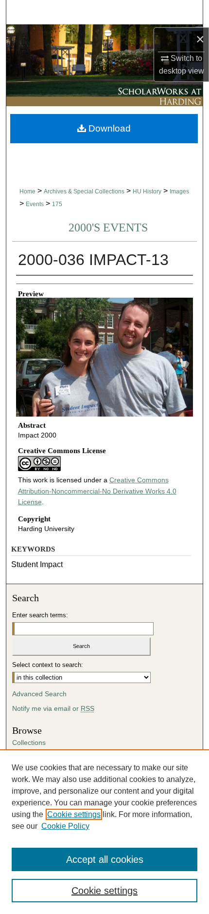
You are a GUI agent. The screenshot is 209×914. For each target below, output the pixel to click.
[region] (104, 831)
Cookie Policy (65, 826)
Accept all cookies (104, 859)
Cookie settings (74, 814)
